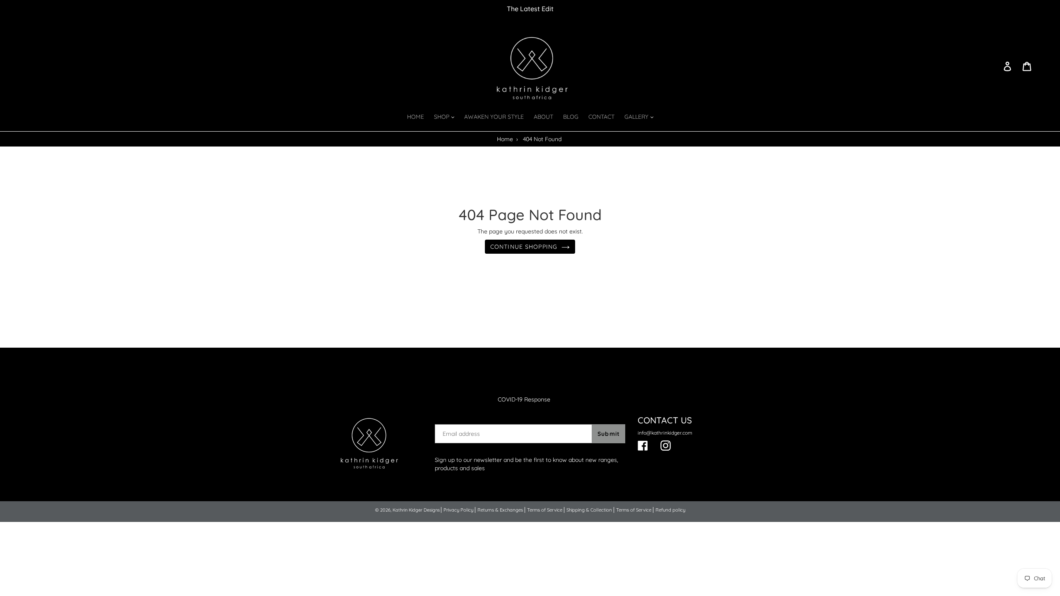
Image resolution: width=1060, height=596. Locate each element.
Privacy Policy (458, 510)
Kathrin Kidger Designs (416, 510)
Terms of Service (544, 510)
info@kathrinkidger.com (665, 433)
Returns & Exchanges (500, 510)
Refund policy (670, 510)
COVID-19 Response (524, 399)
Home (505, 139)
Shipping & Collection (589, 510)
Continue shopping (523, 246)
